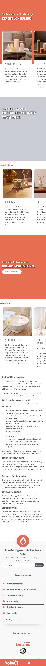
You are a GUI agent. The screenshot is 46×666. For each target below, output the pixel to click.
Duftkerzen (10, 461)
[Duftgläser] (17, 183)
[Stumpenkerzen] (17, 45)
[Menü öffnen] (40, 662)
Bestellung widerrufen (12, 620)
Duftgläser (11, 202)
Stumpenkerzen (13, 64)
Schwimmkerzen (13, 340)
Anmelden (39, 565)
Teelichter (25, 467)
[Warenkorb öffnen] (29, 662)
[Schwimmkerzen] (17, 321)
